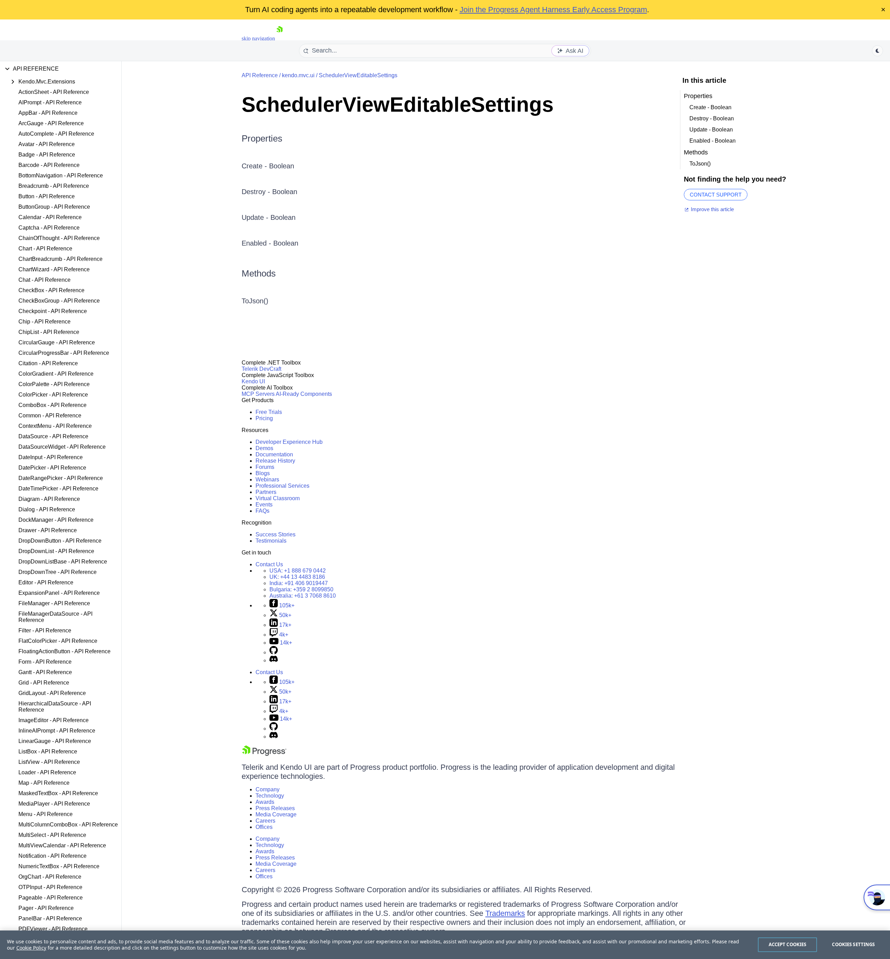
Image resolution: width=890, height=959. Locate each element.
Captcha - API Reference (49, 228)
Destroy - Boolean (269, 191)
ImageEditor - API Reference (53, 720)
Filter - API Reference (44, 630)
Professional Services (282, 486)
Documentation (274, 454)
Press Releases (275, 808)
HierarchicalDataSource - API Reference (54, 707)
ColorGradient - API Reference (56, 374)
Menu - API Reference (45, 814)
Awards (265, 802)
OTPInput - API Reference (50, 887)
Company (268, 789)
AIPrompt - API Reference (50, 102)
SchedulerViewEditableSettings (358, 75)
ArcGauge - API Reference (51, 123)
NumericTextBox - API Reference (58, 866)
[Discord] (273, 660)
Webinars (267, 479)
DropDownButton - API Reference (60, 541)
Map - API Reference (44, 783)
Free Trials (269, 412)
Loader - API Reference (47, 772)
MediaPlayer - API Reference (54, 804)
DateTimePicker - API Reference (58, 489)
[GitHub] (273, 652)
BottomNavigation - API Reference (60, 175)
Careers (265, 821)
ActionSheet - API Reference (53, 92)
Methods (259, 273)
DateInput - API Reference (50, 457)
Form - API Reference (45, 662)
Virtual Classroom (278, 498)
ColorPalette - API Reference (54, 384)
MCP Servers (258, 394)
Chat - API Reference (44, 280)
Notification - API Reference (52, 856)
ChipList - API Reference (48, 332)
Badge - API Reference (46, 155)
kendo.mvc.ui (298, 75)
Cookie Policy (31, 947)
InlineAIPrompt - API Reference (56, 731)
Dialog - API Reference (46, 509)
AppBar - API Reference (48, 113)
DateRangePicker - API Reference (60, 478)
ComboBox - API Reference (52, 405)
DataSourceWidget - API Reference (62, 447)
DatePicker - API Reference (52, 468)
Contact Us (269, 564)
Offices (264, 827)
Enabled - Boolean (270, 243)
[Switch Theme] (877, 50)
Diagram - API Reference (49, 499)
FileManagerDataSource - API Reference (55, 617)
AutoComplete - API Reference (56, 134)
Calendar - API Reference (50, 217)
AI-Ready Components (304, 394)
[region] (445, 944)
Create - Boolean (268, 166)
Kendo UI (253, 381)
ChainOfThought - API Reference (59, 238)
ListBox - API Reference (47, 751)
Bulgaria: (301, 589)
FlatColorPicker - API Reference (57, 641)
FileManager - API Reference (54, 603)
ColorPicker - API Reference (53, 395)
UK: (297, 577)
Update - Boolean (269, 217)
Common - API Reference (49, 415)
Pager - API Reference (46, 908)
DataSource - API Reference (53, 436)
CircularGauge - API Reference (56, 342)
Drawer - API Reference (47, 530)
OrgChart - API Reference (49, 877)
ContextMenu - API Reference (55, 426)
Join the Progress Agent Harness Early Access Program (553, 9)
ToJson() (255, 301)
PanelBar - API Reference (50, 918)
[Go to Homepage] (279, 38)
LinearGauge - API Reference (54, 741)
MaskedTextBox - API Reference (58, 793)
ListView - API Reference (49, 762)
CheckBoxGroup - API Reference (59, 301)
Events (264, 505)
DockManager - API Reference (56, 520)
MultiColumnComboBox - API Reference (68, 825)
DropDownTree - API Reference (57, 572)
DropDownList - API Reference (56, 551)
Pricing (264, 418)
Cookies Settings (853, 944)
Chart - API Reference (45, 248)
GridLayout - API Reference (52, 693)
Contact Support (716, 195)
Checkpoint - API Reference (52, 311)
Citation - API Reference (48, 363)
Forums (265, 467)
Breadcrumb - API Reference (53, 186)
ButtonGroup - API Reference (54, 207)
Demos (264, 448)
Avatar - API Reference (46, 144)
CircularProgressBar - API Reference (63, 353)
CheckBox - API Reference (51, 290)
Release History (275, 461)
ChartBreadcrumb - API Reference (60, 259)
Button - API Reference (46, 196)
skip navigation (258, 38)
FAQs (262, 511)
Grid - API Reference (43, 683)
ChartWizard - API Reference (54, 269)
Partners (266, 492)
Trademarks (505, 913)
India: (298, 583)
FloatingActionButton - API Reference (64, 651)
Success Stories (276, 534)
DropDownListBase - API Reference (62, 562)
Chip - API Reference (44, 322)
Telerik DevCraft (261, 369)
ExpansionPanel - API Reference (59, 593)
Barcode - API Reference (49, 165)
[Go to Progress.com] (264, 754)
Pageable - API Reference (50, 898)
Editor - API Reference (45, 582)
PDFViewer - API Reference (53, 929)
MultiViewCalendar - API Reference (62, 845)
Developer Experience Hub (289, 442)
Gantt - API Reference (45, 672)
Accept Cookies (788, 944)
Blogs (263, 473)
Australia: (302, 596)
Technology (270, 796)
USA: (297, 571)
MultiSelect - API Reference (52, 835)
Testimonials (271, 541)
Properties (262, 138)
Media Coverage (276, 814)
